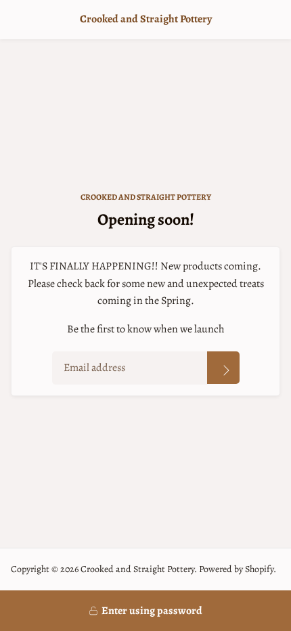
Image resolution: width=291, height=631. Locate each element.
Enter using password (152, 610)
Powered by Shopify (236, 569)
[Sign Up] (223, 367)
